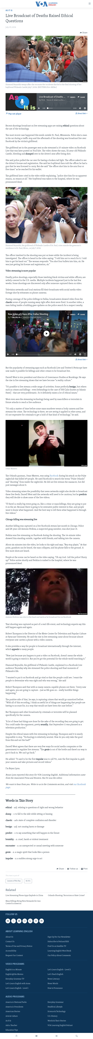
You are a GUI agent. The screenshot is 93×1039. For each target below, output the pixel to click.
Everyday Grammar (56, 1002)
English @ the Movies (14, 974)
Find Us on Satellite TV (57, 946)
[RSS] (30, 921)
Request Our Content (14, 956)
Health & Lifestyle (55, 1007)
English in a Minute (14, 970)
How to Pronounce (55, 988)
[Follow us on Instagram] (24, 921)
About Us (9, 937)
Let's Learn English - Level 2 (59, 970)
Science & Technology (57, 1012)
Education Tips (12, 1030)
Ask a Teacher (11, 1025)
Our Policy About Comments (59, 956)
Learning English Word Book (59, 951)
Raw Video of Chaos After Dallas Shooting (28, 314)
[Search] (76, 1036)
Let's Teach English (55, 974)
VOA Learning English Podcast (60, 1025)
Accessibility (11, 951)
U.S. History (52, 1016)
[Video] (36, 1036)
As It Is (9, 11)
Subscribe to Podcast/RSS (58, 942)
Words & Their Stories (57, 1021)
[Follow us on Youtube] (19, 921)
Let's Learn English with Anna (18, 983)
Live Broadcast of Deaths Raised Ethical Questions (63, 97)
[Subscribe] (41, 921)
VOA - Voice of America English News (56, 100)
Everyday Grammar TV (15, 979)
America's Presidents (14, 1007)
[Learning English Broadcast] (56, 1036)
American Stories (13, 1012)
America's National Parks (16, 1002)
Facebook (54, 476)
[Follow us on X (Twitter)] (13, 921)
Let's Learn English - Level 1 (17, 988)
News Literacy (54, 979)
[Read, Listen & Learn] (16, 1036)
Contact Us (10, 942)
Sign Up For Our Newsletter (59, 937)
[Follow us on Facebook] (8, 921)
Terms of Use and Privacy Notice (19, 946)
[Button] (84, 32)
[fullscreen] (85, 354)
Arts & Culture (12, 1016)
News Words (53, 983)
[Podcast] (36, 921)
